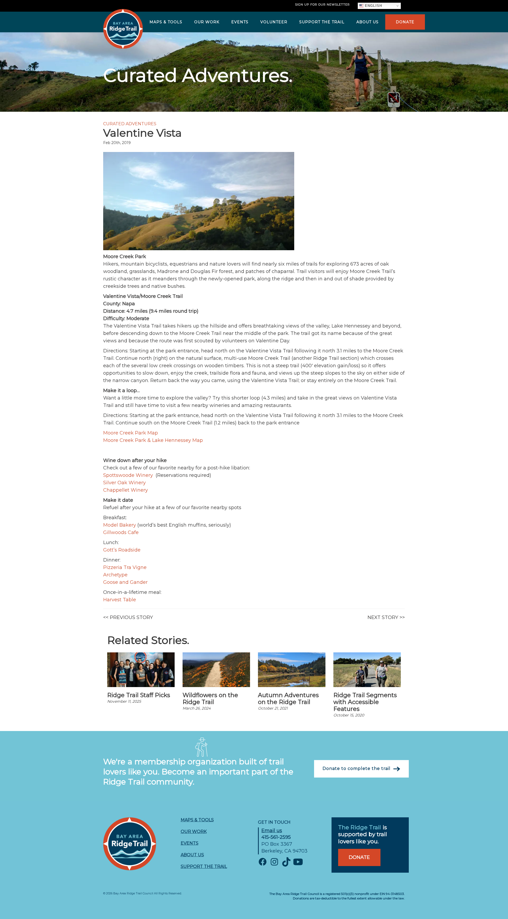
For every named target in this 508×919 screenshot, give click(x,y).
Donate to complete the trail (357, 768)
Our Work (194, 831)
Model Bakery (119, 525)
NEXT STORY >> (386, 617)
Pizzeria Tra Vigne (125, 567)
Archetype (115, 575)
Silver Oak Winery (124, 483)
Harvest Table (119, 600)
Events (239, 22)
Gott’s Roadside (121, 550)
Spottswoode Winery (128, 475)
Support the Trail (321, 22)
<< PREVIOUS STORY (128, 617)
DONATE (405, 22)
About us (367, 22)
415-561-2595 (276, 837)
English (373, 6)
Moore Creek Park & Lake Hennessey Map (153, 440)
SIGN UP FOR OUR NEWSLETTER (322, 4)
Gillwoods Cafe (121, 532)
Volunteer (273, 22)
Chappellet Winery (125, 490)
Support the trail (204, 866)
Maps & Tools (165, 22)
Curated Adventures (129, 123)
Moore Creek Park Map (130, 433)
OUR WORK (206, 22)
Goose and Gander (125, 582)
